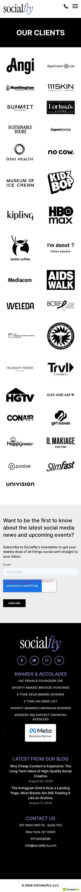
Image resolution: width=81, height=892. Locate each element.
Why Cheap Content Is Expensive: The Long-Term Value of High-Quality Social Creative (40, 771)
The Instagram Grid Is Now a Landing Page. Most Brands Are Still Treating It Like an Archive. (40, 793)
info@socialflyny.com (40, 846)
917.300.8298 (40, 839)
